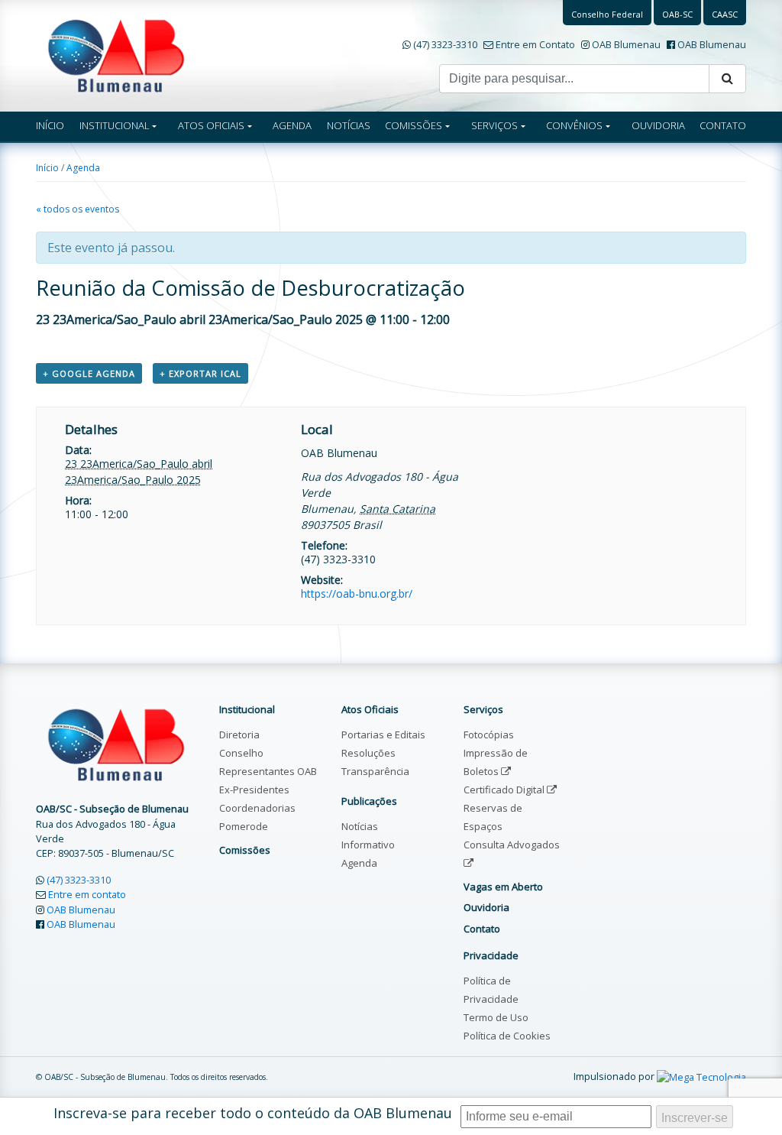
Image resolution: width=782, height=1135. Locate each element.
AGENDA (292, 125)
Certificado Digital (505, 789)
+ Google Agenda (89, 373)
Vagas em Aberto (503, 886)
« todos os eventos (77, 209)
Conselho (241, 753)
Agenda (83, 167)
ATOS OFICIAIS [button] (211, 125)
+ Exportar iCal (200, 373)
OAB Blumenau (626, 44)
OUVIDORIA (658, 125)
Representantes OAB (268, 771)
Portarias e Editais (383, 734)
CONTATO (723, 125)
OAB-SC (677, 14)
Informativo (368, 844)
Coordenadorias (257, 808)
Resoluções (368, 753)
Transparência (375, 771)
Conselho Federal (607, 14)
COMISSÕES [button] (413, 125)
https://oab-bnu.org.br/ (356, 593)
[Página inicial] (116, 54)
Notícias (359, 826)
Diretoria (239, 734)
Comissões (244, 850)
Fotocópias (489, 734)
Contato (482, 929)
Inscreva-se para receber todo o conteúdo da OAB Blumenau (252, 1113)
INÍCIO (50, 125)
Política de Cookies (507, 1036)
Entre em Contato (535, 44)
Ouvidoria (486, 907)
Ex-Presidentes (254, 789)
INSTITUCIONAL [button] (114, 125)
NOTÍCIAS (348, 125)
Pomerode (243, 826)
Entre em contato (87, 894)
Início (47, 167)
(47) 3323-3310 (445, 44)
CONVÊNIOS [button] (574, 125)
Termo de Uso (496, 1017)
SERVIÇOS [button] (494, 125)
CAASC (725, 14)
